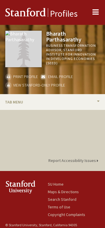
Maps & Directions (63, 191)
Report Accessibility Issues (72, 160)
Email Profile (60, 76)
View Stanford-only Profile (38, 85)
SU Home (56, 184)
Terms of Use (59, 207)
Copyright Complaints (66, 214)
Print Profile (25, 76)
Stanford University (26, 187)
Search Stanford (62, 199)
